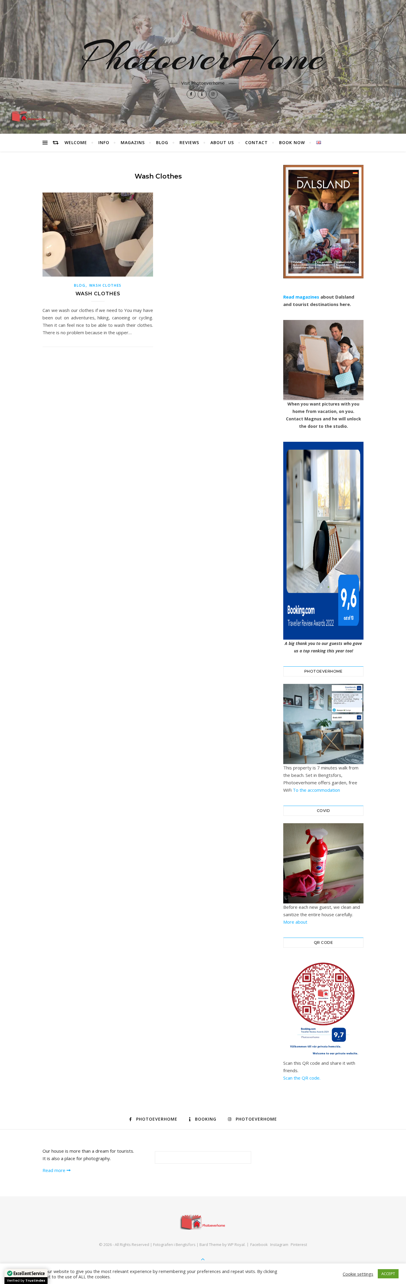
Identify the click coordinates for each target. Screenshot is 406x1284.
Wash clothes (105, 285)
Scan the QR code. (301, 1078)
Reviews (189, 142)
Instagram (279, 1244)
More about (295, 922)
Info (103, 142)
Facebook (259, 1244)
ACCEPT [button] (388, 1273)
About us (222, 142)
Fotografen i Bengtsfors (174, 1244)
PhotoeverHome (203, 57)
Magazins (133, 142)
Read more (55, 1170)
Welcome (75, 142)
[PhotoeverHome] (203, 1222)
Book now (292, 142)
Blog (162, 142)
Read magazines (301, 297)
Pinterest (299, 1244)
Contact (256, 142)
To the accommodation (316, 790)
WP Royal (236, 1244)
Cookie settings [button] (358, 1274)
